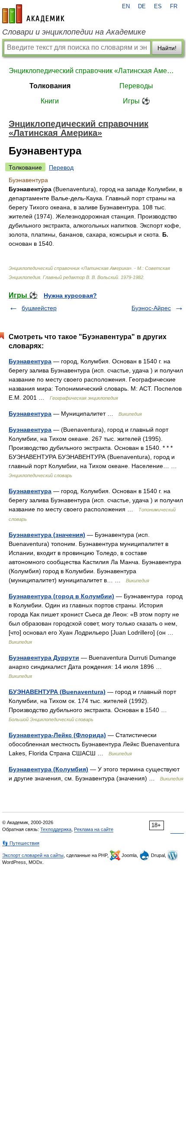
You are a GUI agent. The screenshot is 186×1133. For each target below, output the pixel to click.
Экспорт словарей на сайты (33, 855)
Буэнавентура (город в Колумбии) (61, 596)
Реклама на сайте (93, 829)
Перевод (61, 167)
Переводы (136, 86)
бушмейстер (39, 308)
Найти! (166, 48)
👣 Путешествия (20, 843)
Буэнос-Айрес (151, 308)
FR (173, 6)
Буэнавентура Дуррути (44, 657)
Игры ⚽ (136, 101)
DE (142, 6)
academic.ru (33, 13)
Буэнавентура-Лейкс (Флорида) (57, 735)
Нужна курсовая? (70, 295)
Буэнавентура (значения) (47, 534)
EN (126, 6)
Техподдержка (55, 829)
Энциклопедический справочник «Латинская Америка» (93, 70)
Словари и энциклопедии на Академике (74, 32)
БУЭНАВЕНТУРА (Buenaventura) (57, 691)
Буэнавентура (30, 361)
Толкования (50, 86)
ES (158, 6)
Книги (50, 101)
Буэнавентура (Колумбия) (48, 769)
